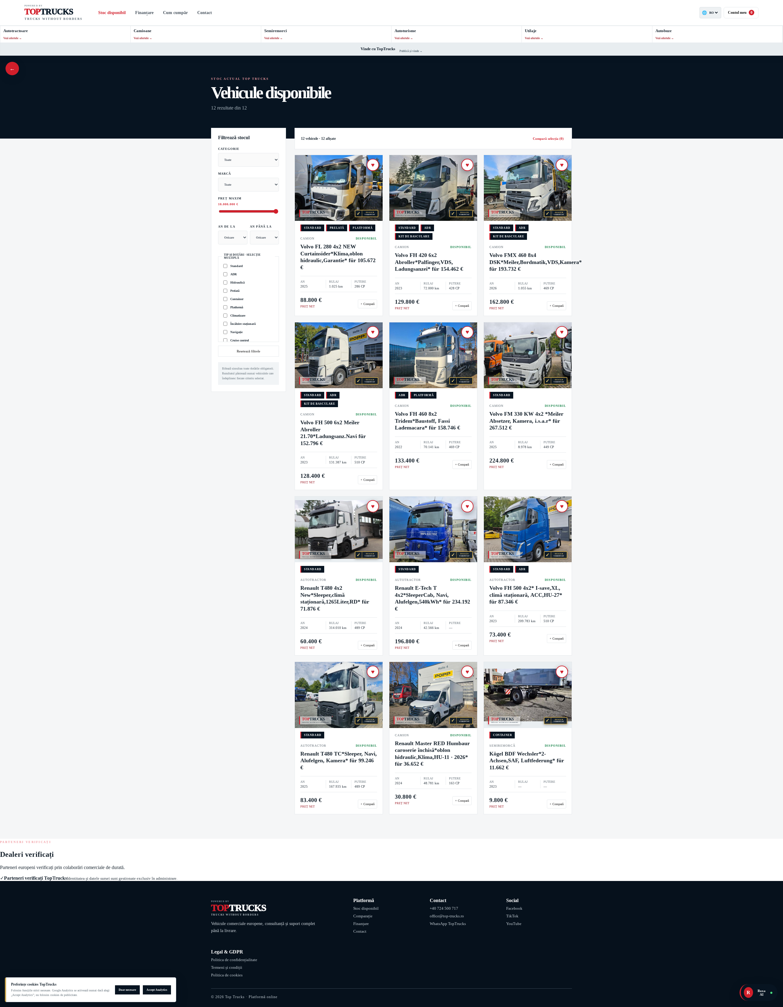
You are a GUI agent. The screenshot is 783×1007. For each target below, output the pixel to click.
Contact (204, 12)
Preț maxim (229, 201)
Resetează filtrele (248, 351)
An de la (226, 226)
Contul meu (740, 12)
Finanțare (144, 12)
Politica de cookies (227, 975)
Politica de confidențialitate (234, 959)
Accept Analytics (157, 989)
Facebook (514, 908)
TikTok (512, 916)
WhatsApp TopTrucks (448, 923)
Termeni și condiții (226, 967)
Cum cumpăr (175, 12)
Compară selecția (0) (548, 138)
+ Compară (367, 304)
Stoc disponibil (112, 12)
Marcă (224, 173)
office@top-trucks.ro (447, 916)
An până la (261, 226)
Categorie (228, 148)
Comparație (363, 916)
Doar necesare (127, 989)
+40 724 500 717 (444, 908)
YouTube (513, 923)
